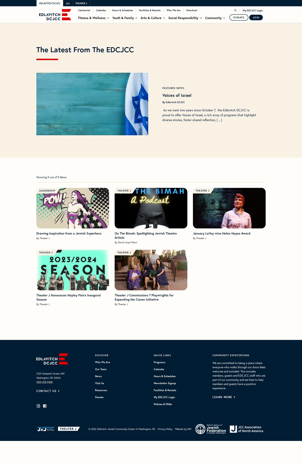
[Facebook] (45, 406)
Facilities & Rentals (150, 10)
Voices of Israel (176, 95)
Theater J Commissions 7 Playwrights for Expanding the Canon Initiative (144, 297)
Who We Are (173, 10)
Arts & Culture (151, 18)
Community (213, 18)
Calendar (101, 10)
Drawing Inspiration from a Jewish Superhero (68, 233)
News (98, 376)
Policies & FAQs (163, 404)
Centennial (84, 10)
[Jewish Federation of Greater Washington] (210, 429)
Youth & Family (123, 18)
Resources (101, 390)
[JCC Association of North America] (246, 429)
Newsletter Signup (165, 383)
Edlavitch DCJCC (49, 3)
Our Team (101, 369)
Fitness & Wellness (92, 18)
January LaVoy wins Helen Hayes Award (221, 233)
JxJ (68, 3)
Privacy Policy (165, 429)
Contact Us (46, 391)
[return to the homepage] (52, 359)
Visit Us (99, 383)
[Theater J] (69, 429)
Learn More (222, 397)
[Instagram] (38, 406)
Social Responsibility (183, 18)
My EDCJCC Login (253, 10)
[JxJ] (45, 429)
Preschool (191, 10)
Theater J (81, 3)
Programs (159, 362)
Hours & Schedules (122, 10)
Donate (239, 17)
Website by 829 (183, 429)
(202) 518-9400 (44, 382)
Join (256, 17)
